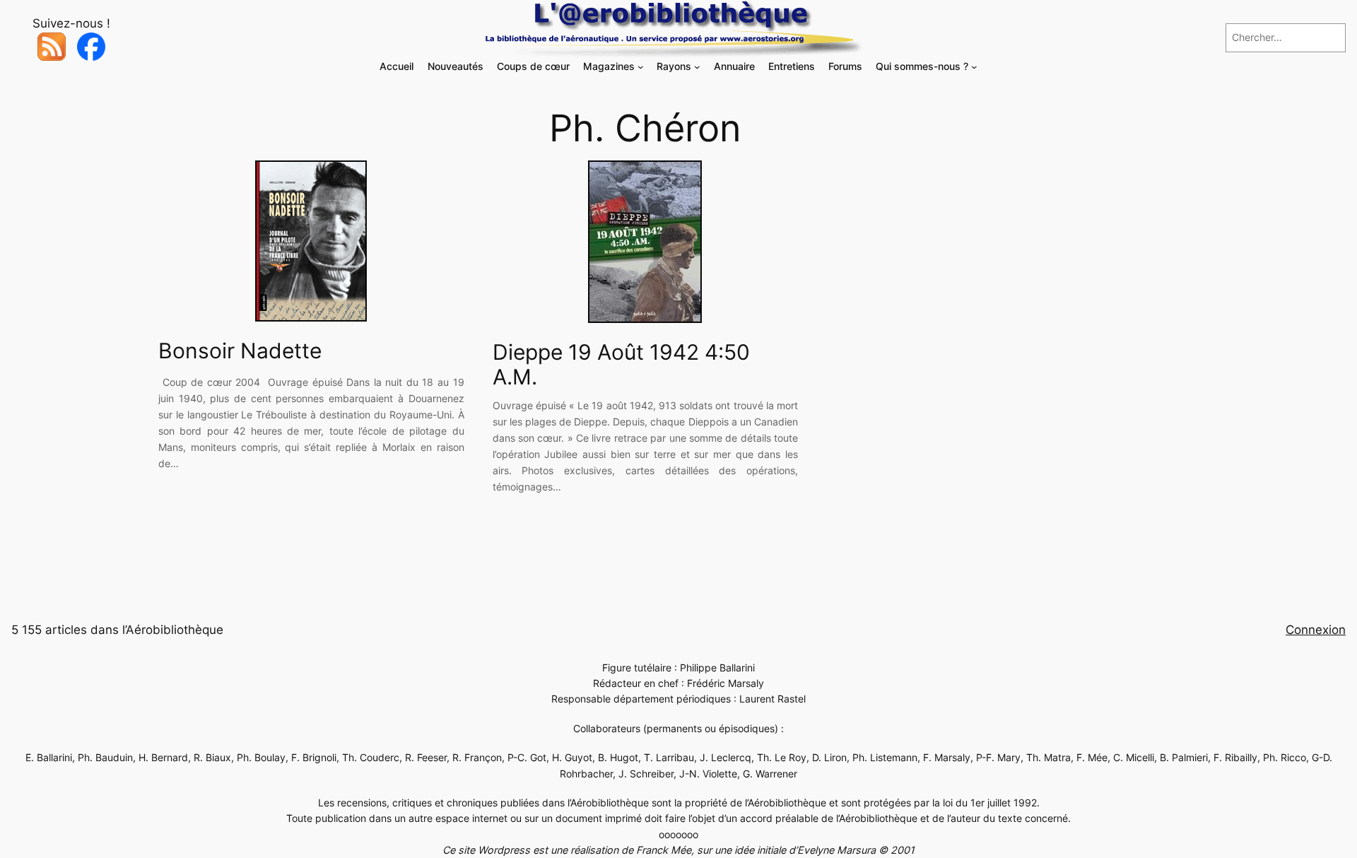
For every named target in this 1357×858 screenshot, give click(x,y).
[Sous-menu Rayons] (697, 67)
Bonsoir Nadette (240, 351)
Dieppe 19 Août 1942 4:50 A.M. (621, 365)
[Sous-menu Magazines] (641, 67)
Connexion (1316, 630)
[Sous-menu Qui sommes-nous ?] (974, 67)
